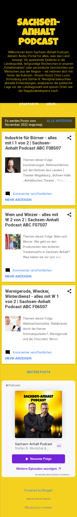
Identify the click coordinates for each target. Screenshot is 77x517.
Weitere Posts (38, 372)
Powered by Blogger (39, 490)
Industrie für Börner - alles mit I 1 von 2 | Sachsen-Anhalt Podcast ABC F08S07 (33, 143)
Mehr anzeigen (18, 200)
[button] (69, 138)
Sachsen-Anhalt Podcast (38, 32)
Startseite (29, 104)
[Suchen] (71, 11)
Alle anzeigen (59, 121)
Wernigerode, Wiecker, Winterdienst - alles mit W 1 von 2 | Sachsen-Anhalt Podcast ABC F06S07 (32, 299)
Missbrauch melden (38, 507)
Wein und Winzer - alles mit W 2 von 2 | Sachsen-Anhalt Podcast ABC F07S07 (32, 219)
